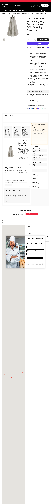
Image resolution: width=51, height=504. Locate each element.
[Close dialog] (44, 236)
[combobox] (28, 254)
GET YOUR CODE (35, 258)
